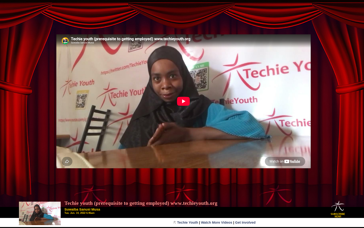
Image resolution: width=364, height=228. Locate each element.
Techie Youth (187, 222)
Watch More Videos (216, 222)
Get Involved (245, 222)
